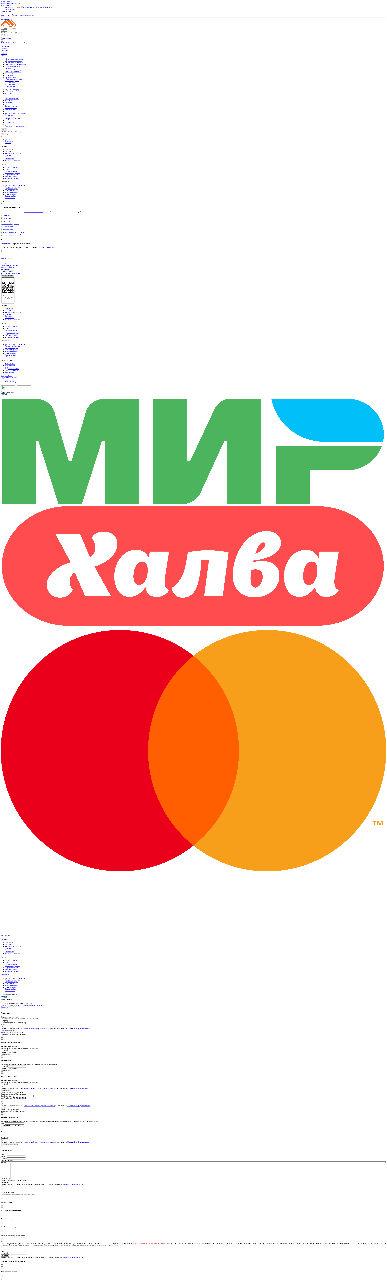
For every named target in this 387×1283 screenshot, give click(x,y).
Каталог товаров (10, 97)
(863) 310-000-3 (6, 5)
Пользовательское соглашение (11, 1005)
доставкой (7, 244)
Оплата (17, 273)
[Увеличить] (8, 303)
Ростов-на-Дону (6, 3)
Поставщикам (9, 122)
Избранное (8, 102)
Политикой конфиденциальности (78, 1028)
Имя (3, 1154)
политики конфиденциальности (72, 1184)
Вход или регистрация (8, 9)
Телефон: (4, 1021)
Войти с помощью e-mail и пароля (12, 1032)
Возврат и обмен (10, 109)
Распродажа (9, 100)
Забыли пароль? (6, 1102)
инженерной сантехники (33, 212)
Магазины (8, 93)
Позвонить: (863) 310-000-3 (10, 266)
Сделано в (4, 1007)
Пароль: (3, 1100)
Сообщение (5, 1178)
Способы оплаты (11, 108)
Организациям (10, 117)
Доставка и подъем (11, 106)
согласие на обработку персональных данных (39, 1028)
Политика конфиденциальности (16, 126)
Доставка (11, 273)
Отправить (5, 1255)
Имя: (2, 1024)
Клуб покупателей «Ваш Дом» (15, 113)
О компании (9, 91)
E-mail (3, 1156)
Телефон (4, 1158)
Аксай (20, 3)
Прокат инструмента (12, 99)
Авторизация (15, 1125)
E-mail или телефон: (8, 1096)
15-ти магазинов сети (46, 247)
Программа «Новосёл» (12, 119)
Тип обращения (7, 1160)
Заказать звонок (10, 372)
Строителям (9, 115)
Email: (3, 1123)
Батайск (15, 3)
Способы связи (6, 11)
